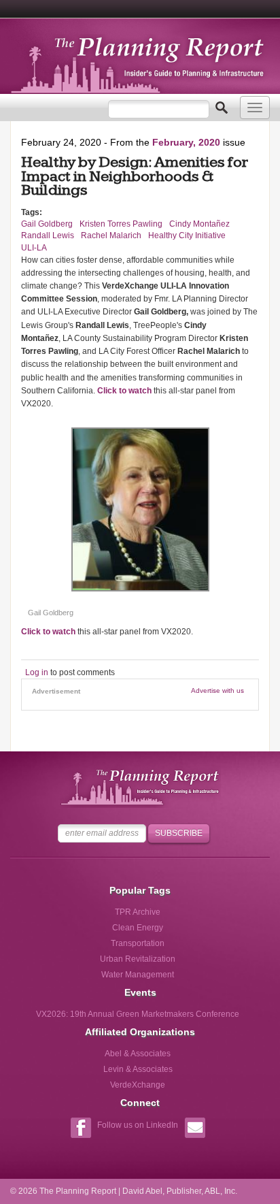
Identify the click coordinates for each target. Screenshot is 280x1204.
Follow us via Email (195, 1129)
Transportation (137, 943)
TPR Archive (137, 912)
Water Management (137, 974)
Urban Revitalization (137, 959)
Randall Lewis (47, 235)
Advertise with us (217, 690)
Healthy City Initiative (187, 235)
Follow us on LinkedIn (137, 1125)
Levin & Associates (138, 1069)
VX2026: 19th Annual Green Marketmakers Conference (137, 1014)
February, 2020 (186, 142)
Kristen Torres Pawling (121, 224)
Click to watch (124, 390)
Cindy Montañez (199, 224)
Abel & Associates (138, 1053)
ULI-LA (34, 248)
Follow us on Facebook (80, 1129)
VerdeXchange (137, 1085)
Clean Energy (137, 927)
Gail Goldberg (47, 224)
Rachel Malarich (111, 235)
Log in (36, 672)
